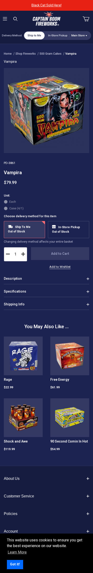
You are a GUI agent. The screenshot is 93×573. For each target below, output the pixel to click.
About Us (12, 479)
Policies (10, 514)
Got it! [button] (15, 564)
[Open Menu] (5, 19)
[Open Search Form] (15, 19)
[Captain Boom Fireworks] (46, 19)
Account (11, 531)
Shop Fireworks (26, 53)
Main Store (78, 35)
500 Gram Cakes (51, 53)
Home (8, 53)
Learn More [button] (17, 552)
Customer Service (19, 496)
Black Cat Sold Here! (46, 5)
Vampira (70, 53)
